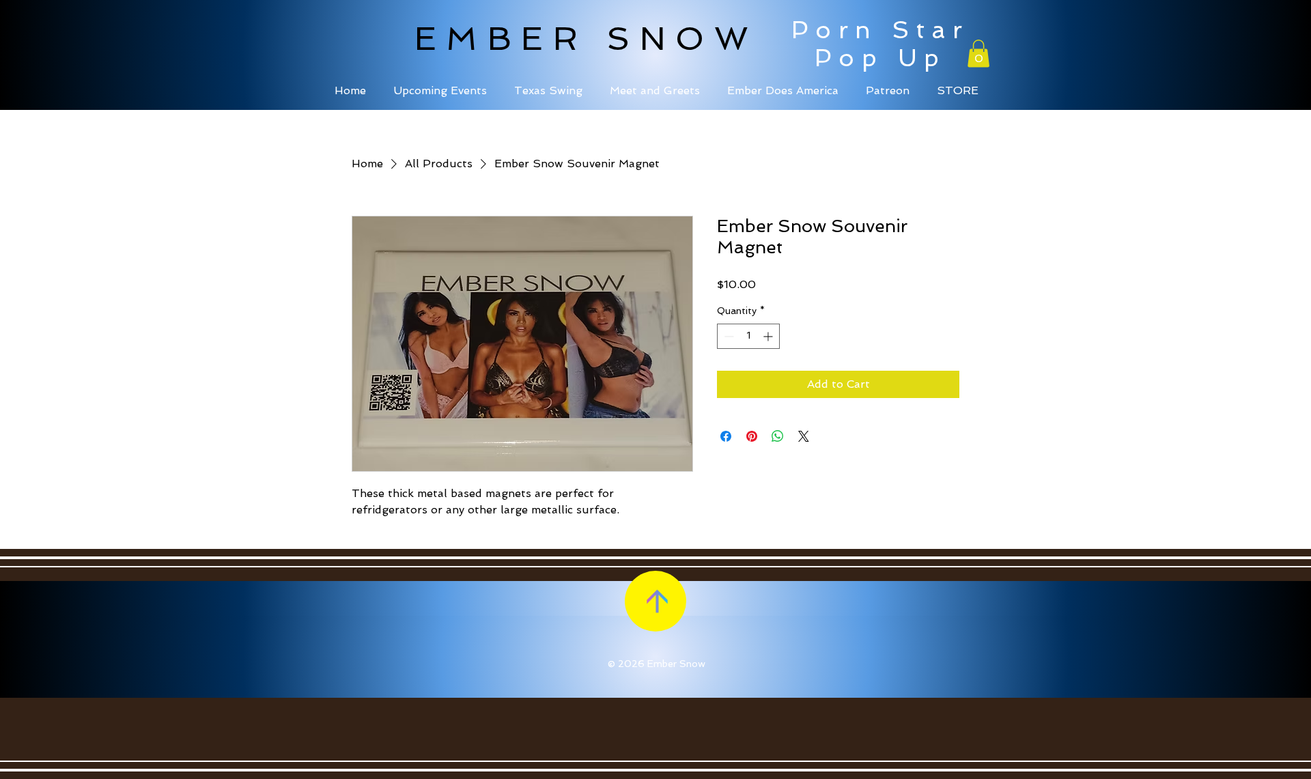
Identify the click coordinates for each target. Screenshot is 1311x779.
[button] (978, 54)
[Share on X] (803, 436)
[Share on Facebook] (726, 436)
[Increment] (769, 336)
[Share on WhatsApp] (778, 436)
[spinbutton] (748, 336)
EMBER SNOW (586, 38)
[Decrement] (727, 336)
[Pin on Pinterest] (752, 436)
